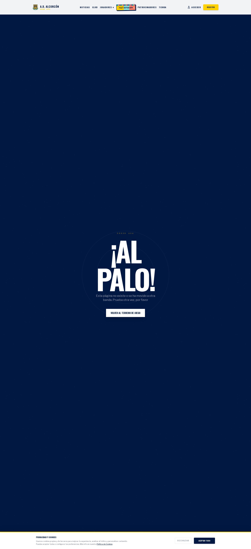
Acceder (196, 7)
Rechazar (183, 541)
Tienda (162, 7)
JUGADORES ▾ (107, 7)
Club (95, 7)
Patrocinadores (147, 7)
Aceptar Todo (204, 540)
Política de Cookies (104, 544)
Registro (211, 7)
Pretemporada (126, 7)
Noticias (85, 7)
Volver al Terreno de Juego (125, 313)
